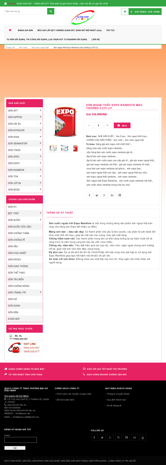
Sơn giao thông (18, 266)
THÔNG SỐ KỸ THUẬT (59, 212)
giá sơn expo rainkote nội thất (102, 164)
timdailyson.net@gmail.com (26, 416)
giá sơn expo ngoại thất (142, 160)
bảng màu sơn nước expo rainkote (104, 148)
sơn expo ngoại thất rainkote (101, 176)
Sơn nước (23, 47)
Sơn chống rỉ (16, 239)
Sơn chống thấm (18, 233)
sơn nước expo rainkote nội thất (135, 180)
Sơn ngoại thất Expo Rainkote (102, 180)
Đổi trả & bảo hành (65, 399)
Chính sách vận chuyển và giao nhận (74, 393)
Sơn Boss (14, 189)
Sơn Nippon (15, 117)
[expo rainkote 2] (53, 148)
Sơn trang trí (17, 292)
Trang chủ (10, 47)
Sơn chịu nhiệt (17, 253)
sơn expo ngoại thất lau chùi (132, 172)
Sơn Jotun (14, 183)
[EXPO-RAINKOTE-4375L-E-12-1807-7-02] (75, 148)
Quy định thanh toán (116, 399)
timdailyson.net (23, 413)
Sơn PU (12, 206)
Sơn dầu (13, 246)
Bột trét (13, 213)
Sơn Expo (14, 163)
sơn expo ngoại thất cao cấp (101, 172)
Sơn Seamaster (17, 143)
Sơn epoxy (14, 259)
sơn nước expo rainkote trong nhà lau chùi (108, 184)
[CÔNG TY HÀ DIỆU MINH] (83, 17)
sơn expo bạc (134, 168)
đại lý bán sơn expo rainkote (101, 156)
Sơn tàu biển (16, 279)
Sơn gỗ (12, 299)
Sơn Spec (13, 156)
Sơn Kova (13, 136)
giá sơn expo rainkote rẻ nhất (134, 164)
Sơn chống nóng (18, 286)
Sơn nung (14, 305)
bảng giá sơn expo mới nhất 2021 (113, 144)
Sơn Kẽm (13, 312)
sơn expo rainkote (127, 176)
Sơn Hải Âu (14, 123)
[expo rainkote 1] (64, 148)
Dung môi (14, 318)
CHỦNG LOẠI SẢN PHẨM (99, 139)
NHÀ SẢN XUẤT (106, 136)
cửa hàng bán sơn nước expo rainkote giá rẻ (109, 152)
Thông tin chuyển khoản (118, 393)
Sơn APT (13, 110)
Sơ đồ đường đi (114, 405)
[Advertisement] (83, 73)
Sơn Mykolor (16, 130)
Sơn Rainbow (16, 169)
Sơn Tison (14, 150)
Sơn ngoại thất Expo (137, 136)
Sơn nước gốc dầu (19, 226)
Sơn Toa (13, 176)
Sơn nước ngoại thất (40, 47)
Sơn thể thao (16, 272)
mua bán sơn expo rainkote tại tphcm (106, 168)
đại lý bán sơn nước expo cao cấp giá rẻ (107, 160)
